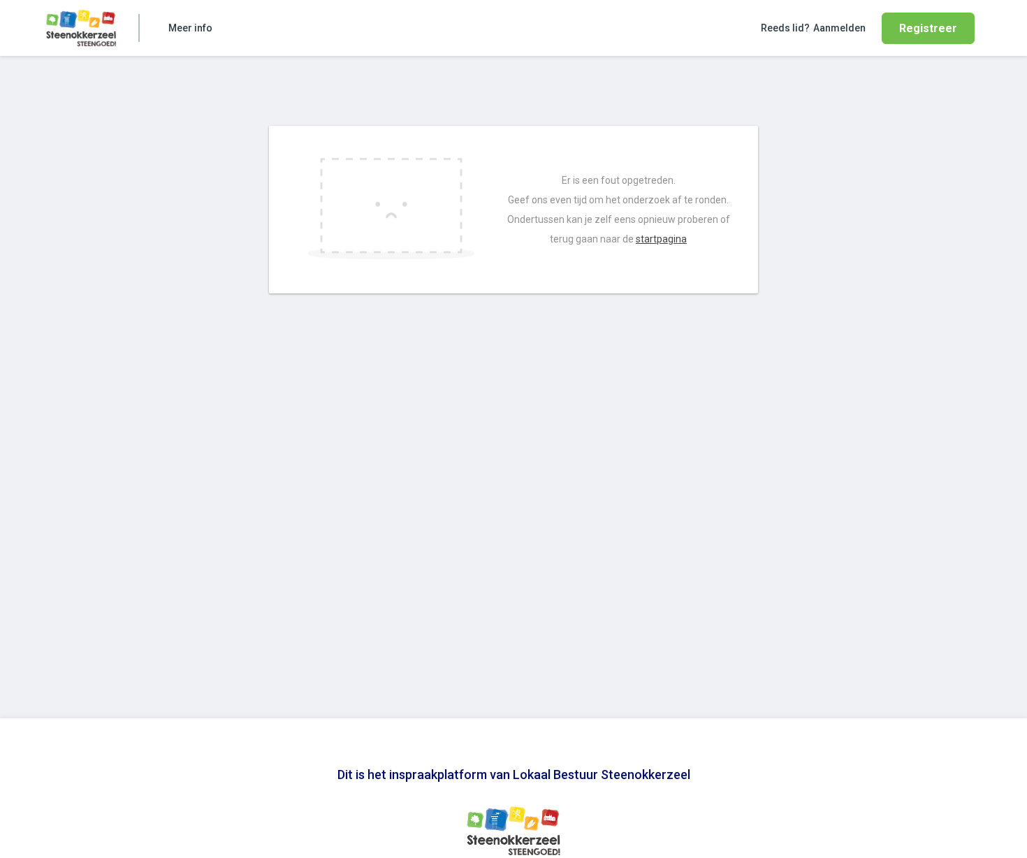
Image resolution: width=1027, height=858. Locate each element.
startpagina (661, 239)
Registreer (928, 28)
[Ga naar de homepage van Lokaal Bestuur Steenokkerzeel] (81, 28)
